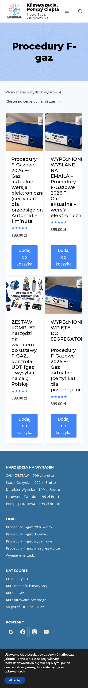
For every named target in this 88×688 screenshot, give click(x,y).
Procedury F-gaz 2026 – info (29, 527)
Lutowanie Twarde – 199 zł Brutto (33, 496)
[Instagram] (34, 632)
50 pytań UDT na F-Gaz (25, 606)
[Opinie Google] (11, 632)
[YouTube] (46, 632)
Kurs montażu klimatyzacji (26, 585)
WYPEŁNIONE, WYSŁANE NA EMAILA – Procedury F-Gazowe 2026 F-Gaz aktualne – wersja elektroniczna (68, 187)
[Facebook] (23, 632)
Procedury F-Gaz (19, 578)
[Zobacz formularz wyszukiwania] (77, 11)
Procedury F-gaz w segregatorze (33, 548)
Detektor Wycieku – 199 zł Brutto (33, 489)
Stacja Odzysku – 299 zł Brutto (31, 482)
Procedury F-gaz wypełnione (29, 541)
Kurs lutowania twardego (26, 599)
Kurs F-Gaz (15, 592)
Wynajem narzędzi (20, 555)
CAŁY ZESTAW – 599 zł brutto (30, 475)
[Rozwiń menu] (66, 11)
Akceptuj (14, 680)
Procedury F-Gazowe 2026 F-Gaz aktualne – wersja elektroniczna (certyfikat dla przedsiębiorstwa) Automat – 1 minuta (33, 190)
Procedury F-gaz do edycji (27, 534)
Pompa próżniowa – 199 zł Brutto (33, 503)
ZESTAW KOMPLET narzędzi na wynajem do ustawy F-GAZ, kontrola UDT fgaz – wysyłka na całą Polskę (24, 353)
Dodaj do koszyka (24, 257)
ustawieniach (14, 671)
